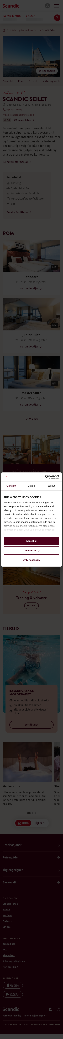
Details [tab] (32, 485)
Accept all (31, 541)
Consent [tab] (11, 485)
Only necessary (31, 560)
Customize (30, 550)
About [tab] (51, 485)
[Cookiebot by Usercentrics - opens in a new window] (45, 477)
